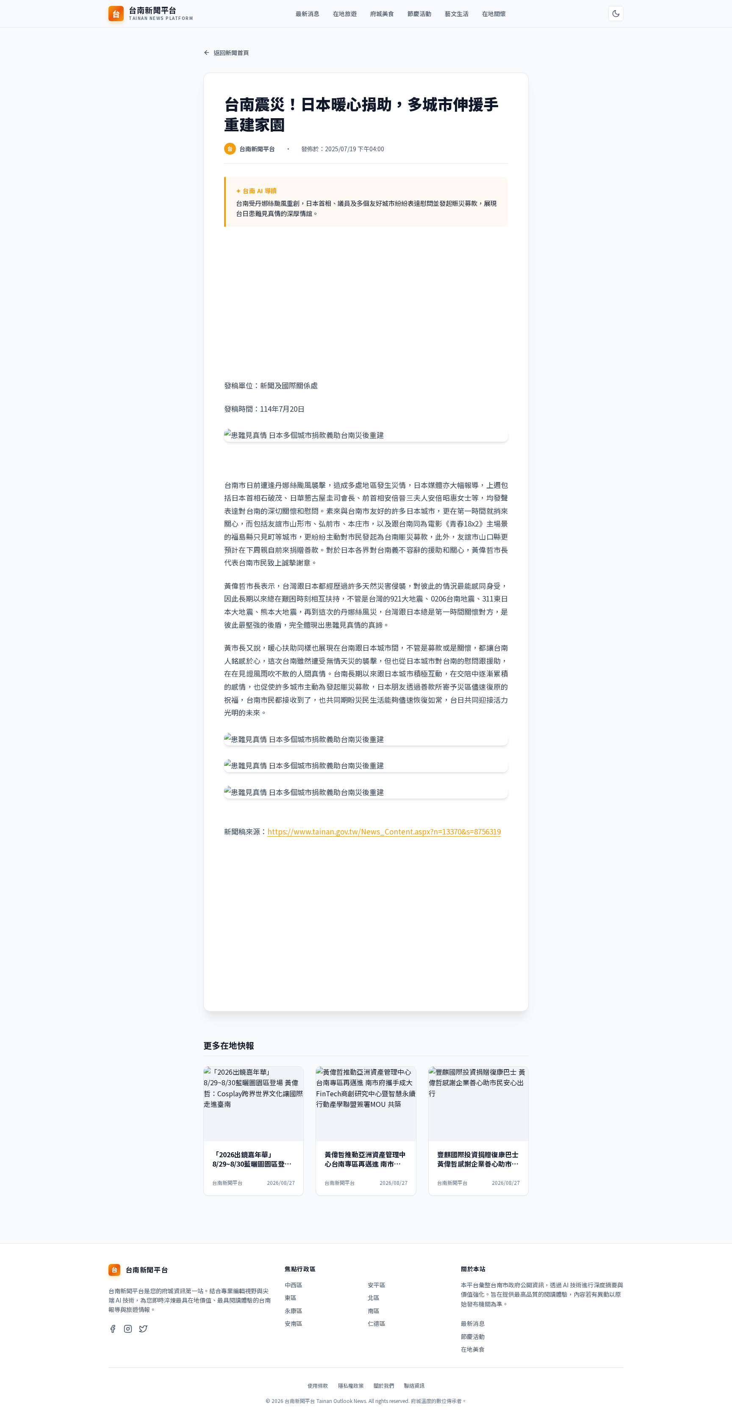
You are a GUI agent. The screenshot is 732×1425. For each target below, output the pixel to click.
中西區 (293, 1285)
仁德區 (376, 1323)
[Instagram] (128, 1330)
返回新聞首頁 (231, 52)
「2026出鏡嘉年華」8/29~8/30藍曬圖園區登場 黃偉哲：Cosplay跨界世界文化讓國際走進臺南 (252, 1168)
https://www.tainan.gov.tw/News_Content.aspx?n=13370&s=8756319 (384, 831)
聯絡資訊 (414, 1385)
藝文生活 (457, 13)
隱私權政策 (350, 1385)
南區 (374, 1310)
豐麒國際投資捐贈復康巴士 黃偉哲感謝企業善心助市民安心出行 (477, 1163)
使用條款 (318, 1385)
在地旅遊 (345, 13)
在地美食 (473, 1349)
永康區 (293, 1310)
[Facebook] (112, 1330)
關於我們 (384, 1385)
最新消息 (307, 13)
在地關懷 (494, 13)
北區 (374, 1297)
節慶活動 (419, 13)
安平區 (376, 1285)
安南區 (293, 1323)
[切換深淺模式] (616, 13)
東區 (291, 1297)
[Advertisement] (366, 303)
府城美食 (382, 13)
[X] (143, 1330)
